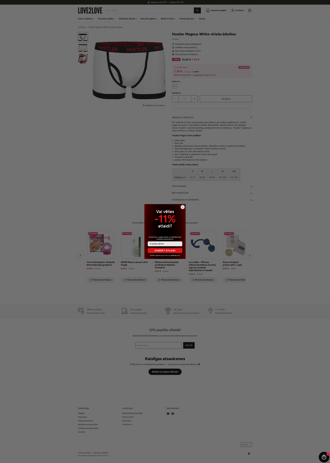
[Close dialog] (183, 207)
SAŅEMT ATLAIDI (165, 250)
